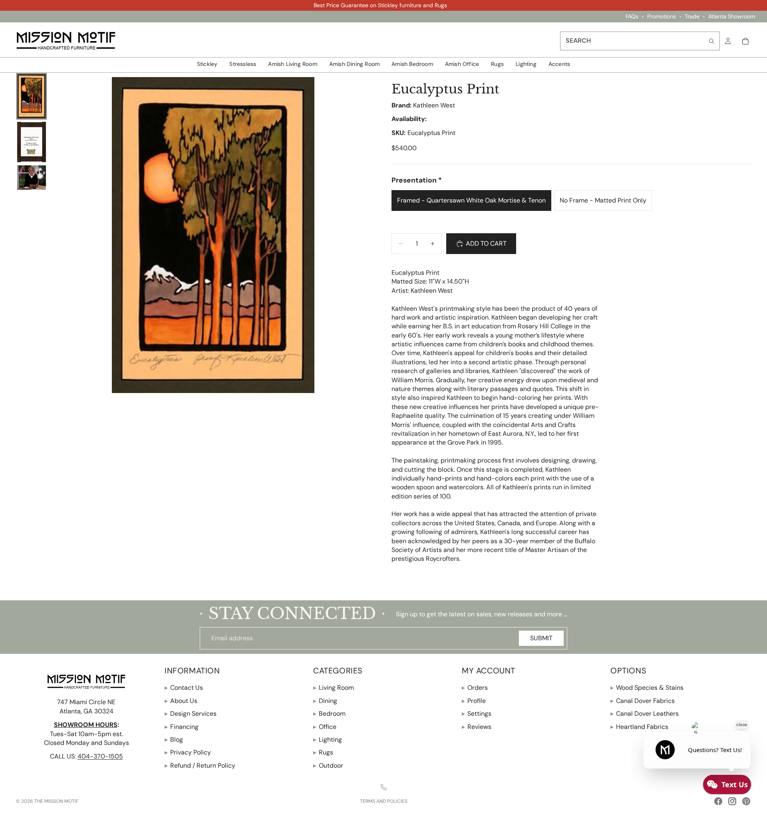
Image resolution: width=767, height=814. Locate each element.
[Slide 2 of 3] (31, 142)
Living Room (333, 687)
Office (324, 726)
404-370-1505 (100, 756)
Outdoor (328, 765)
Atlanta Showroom (731, 16)
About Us (181, 701)
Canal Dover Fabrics (642, 701)
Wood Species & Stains (647, 687)
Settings (476, 713)
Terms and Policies (383, 801)
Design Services (191, 713)
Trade (692, 16)
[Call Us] (383, 787)
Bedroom (329, 713)
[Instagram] (732, 801)
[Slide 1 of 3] (31, 96)
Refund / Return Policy (200, 765)
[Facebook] (718, 801)
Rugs (323, 752)
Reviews (476, 726)
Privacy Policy (188, 752)
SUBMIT (541, 638)
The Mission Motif (56, 801)
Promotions (661, 16)
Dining (325, 701)
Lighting (327, 739)
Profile (474, 701)
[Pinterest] (746, 801)
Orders (475, 687)
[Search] (711, 41)
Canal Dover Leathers (644, 713)
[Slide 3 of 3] (31, 177)
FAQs (632, 16)
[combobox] (640, 41)
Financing (182, 726)
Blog (174, 739)
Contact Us (184, 687)
